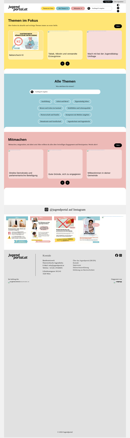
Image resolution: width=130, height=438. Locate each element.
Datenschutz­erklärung (81, 268)
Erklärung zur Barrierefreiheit (83, 270)
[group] (25, 45)
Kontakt (76, 263)
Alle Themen (62, 8)
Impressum (77, 265)
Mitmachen (77, 8)
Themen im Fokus (48, 8)
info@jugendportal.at (56, 265)
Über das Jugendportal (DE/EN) (84, 261)
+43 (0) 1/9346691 (56, 268)
